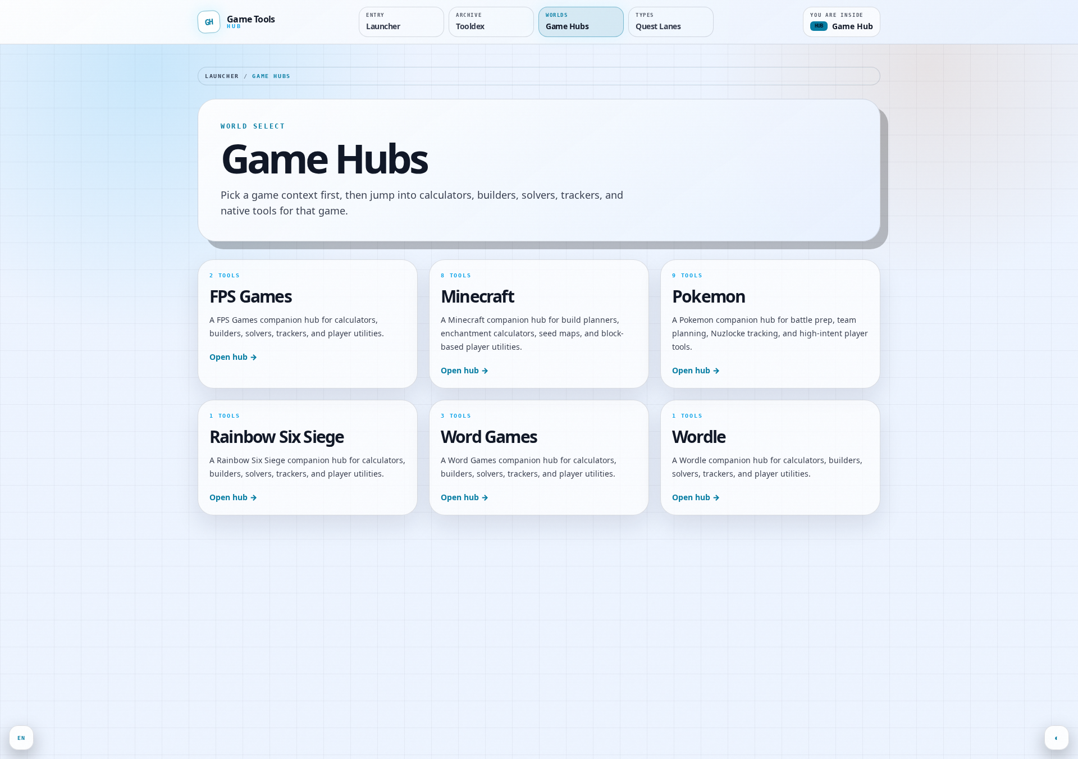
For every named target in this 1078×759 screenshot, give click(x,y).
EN (21, 738)
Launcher (222, 76)
